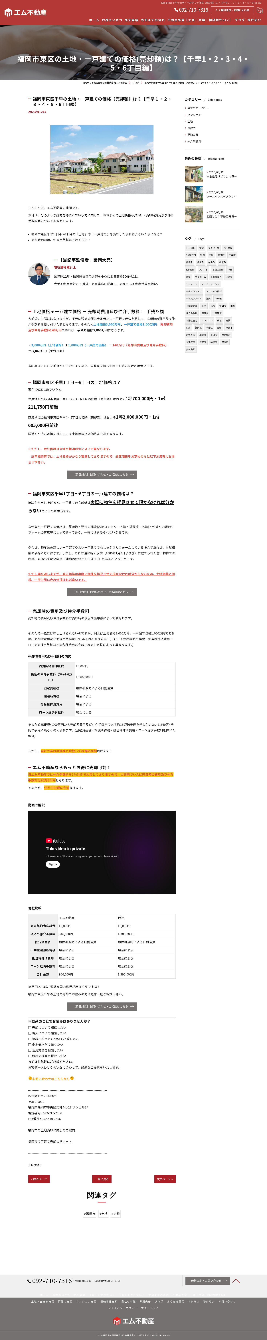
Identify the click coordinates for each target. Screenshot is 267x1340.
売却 (219, 327)
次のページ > (165, 1179)
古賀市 (202, 342)
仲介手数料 (194, 141)
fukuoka (190, 269)
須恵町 (200, 262)
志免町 (221, 254)
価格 (213, 305)
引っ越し (190, 247)
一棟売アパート (194, 298)
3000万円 (191, 254)
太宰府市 (190, 342)
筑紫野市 (190, 334)
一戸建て (217, 313)
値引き (205, 313)
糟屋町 (189, 262)
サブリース (213, 247)
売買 (228, 320)
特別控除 (228, 247)
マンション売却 (214, 291)
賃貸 (201, 247)
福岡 (208, 298)
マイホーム (200, 276)
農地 (219, 320)
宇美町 (232, 254)
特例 (202, 254)
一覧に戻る (102, 1179)
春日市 (214, 334)
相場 (232, 305)
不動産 (209, 327)
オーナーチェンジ (210, 284)
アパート (203, 269)
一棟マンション (194, 291)
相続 (211, 254)
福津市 (214, 342)
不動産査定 (191, 320)
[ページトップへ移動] (236, 1280)
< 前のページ (39, 1179)
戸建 (230, 269)
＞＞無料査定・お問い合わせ (232, 10)
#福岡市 (89, 1213)
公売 (188, 327)
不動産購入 (216, 276)
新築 (188, 276)
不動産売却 (191, 305)
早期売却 (193, 134)
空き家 (229, 276)
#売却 (116, 1213)
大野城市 (226, 334)
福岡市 (222, 305)
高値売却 (190, 349)
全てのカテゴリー (198, 108)
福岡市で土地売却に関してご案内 (51, 1130)
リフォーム (191, 284)
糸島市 (229, 327)
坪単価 (218, 298)
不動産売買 (217, 269)
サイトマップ (150, 1308)
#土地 (103, 1213)
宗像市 (225, 342)
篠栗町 (222, 262)
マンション (194, 115)
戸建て (38, 1165)
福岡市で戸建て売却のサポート (50, 1141)
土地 (30, 1165)
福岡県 (198, 327)
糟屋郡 (202, 334)
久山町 (211, 262)
